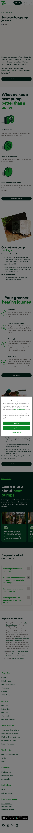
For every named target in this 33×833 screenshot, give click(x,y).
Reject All (16, 423)
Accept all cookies (16, 428)
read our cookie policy (19, 409)
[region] (16, 416)
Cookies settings (16, 432)
